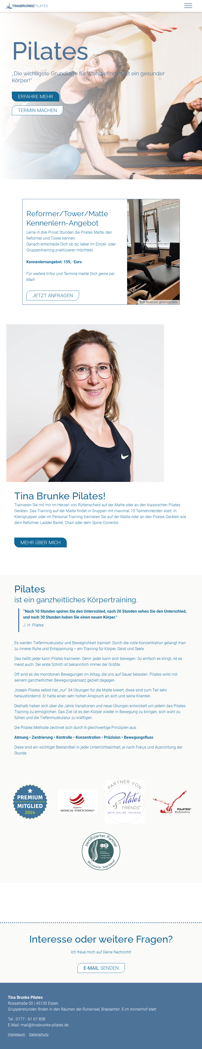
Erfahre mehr (35, 96)
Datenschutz (39, 1034)
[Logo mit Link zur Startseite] (27, 6)
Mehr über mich (40, 542)
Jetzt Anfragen (53, 295)
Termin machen (37, 110)
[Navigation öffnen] (190, 6)
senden (101, 968)
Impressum (16, 1034)
